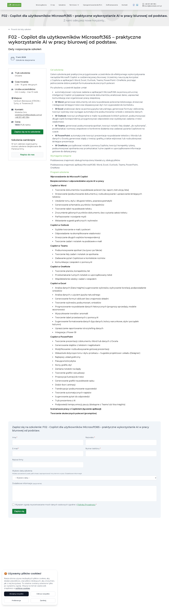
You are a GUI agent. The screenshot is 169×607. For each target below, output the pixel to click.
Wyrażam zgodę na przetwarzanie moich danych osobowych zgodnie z (56, 505)
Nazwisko (90, 437)
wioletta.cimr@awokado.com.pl (28, 115)
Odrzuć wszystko (43, 594)
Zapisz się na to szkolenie (27, 132)
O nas (52, 5)
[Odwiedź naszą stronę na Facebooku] (134, 5)
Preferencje (16, 600)
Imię (14, 437)
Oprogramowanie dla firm (92, 5)
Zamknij (43, 600)
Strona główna (41, 5)
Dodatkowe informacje (27, 483)
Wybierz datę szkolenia (47, 472)
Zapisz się (19, 511)
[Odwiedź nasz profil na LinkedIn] (137, 5)
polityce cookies (22, 588)
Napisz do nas (27, 154)
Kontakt (125, 5)
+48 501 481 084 (150, 4)
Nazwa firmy (17, 460)
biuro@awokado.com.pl (153, 6)
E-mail (15, 448)
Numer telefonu (93, 448)
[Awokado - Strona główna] (14, 5)
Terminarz (73, 5)
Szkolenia (62, 5)
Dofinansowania (112, 5)
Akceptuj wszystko (16, 594)
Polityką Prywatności (86, 505)
